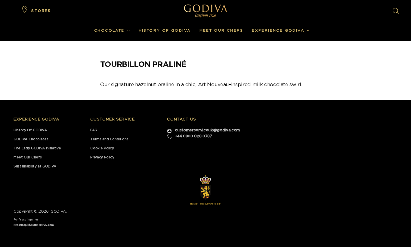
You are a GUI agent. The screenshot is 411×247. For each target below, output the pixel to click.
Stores (41, 11)
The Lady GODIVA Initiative (37, 148)
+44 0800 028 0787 (193, 136)
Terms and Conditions (109, 139)
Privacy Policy (102, 157)
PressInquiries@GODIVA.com (34, 225)
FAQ (93, 130)
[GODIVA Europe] (205, 11)
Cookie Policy (102, 148)
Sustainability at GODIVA (35, 166)
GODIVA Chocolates (31, 139)
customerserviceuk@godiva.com (207, 130)
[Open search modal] (396, 11)
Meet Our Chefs (28, 157)
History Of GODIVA (30, 130)
